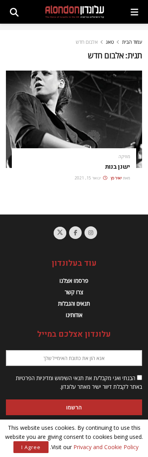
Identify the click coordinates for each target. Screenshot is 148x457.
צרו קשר (74, 292)
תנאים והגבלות (74, 303)
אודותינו (74, 315)
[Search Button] (14, 12)
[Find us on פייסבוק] (75, 232)
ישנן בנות (117, 167)
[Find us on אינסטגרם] (90, 232)
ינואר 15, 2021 (88, 178)
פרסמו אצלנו (74, 280)
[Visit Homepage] (74, 11)
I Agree (31, 447)
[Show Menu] (134, 12)
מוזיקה (124, 156)
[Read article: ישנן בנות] (74, 119)
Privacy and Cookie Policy (106, 447)
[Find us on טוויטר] (60, 233)
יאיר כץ (116, 178)
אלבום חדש (87, 42)
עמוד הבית (132, 42)
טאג (110, 42)
